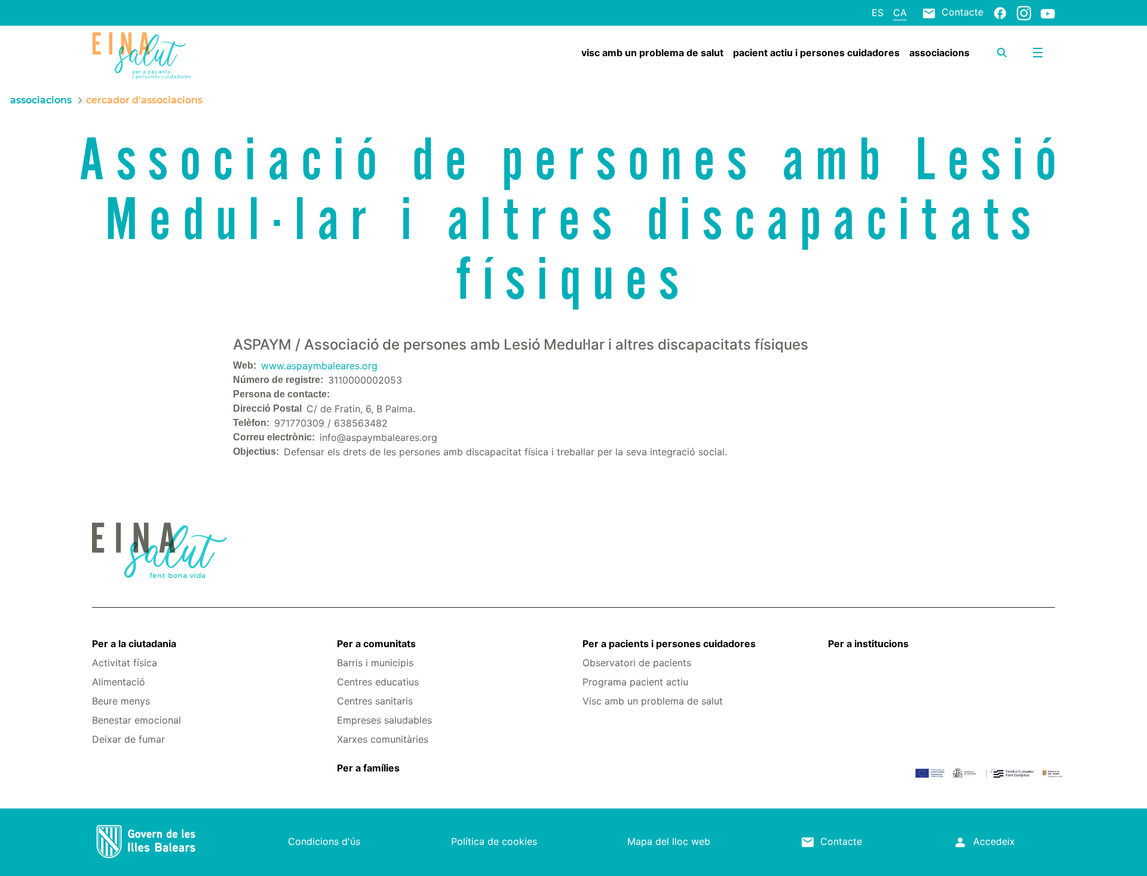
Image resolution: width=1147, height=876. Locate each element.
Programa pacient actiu (635, 682)
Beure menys (121, 701)
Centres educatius (378, 682)
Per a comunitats (376, 644)
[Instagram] (1024, 13)
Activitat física (124, 663)
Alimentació (118, 682)
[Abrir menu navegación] (1037, 52)
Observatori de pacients (636, 663)
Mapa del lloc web (668, 841)
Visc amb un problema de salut (652, 701)
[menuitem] (652, 53)
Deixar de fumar (128, 739)
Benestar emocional (136, 720)
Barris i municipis (375, 663)
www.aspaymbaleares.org (319, 366)
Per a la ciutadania (134, 644)
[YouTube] (1048, 13)
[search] (1001, 52)
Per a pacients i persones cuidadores (669, 644)
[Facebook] (1000, 13)
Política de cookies (494, 841)
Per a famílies (368, 768)
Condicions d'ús (324, 841)
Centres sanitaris (375, 701)
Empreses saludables (384, 720)
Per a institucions (868, 644)
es (878, 13)
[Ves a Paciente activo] (172, 55)
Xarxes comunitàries (382, 739)
